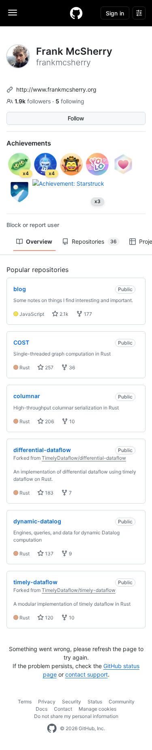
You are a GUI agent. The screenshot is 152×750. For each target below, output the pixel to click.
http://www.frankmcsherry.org (56, 89)
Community (122, 702)
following (70, 101)
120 (49, 618)
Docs (41, 709)
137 (49, 554)
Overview (39, 241)
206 (49, 421)
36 (71, 367)
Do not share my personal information (76, 716)
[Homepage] (76, 12)
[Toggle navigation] (12, 12)
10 (71, 421)
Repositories (94, 241)
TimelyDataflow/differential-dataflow (84, 458)
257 (49, 367)
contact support (86, 674)
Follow (76, 118)
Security (71, 702)
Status (95, 702)
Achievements (28, 143)
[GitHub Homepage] (52, 728)
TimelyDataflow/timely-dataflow (79, 590)
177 (87, 314)
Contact (63, 709)
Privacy (47, 702)
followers (33, 101)
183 (49, 493)
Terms (25, 702)
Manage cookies (97, 709)
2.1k (63, 314)
